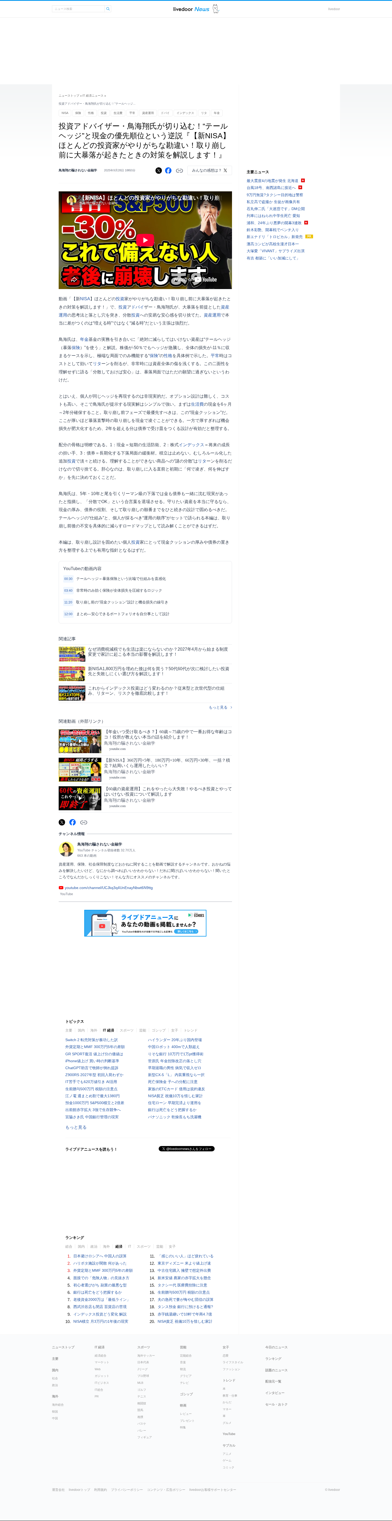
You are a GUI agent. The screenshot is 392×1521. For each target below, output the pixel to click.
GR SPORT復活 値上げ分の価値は (94, 1054)
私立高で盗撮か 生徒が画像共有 (273, 202)
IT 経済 (108, 1030)
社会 (55, 1378)
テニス (141, 1396)
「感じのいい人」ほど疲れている (186, 1256)
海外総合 (58, 1404)
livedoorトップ (79, 1490)
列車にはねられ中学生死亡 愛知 (273, 216)
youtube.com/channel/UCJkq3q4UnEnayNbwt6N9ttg (109, 888)
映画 (183, 1405)
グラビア (186, 1375)
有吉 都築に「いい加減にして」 (273, 258)
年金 (217, 112)
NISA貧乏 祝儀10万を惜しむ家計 (175, 1096)
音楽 (183, 1362)
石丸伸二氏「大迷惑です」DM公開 (276, 209)
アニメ (227, 1453)
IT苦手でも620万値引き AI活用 (91, 1082)
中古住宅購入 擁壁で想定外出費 (184, 1270)
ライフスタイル (233, 1362)
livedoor (334, 9)
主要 (68, 1030)
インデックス (185, 112)
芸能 (142, 1030)
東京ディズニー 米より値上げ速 (184, 1263)
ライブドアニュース (191, 8)
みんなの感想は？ (207, 170)
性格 (91, 112)
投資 (104, 112)
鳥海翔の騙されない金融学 (78, 170)
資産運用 (148, 112)
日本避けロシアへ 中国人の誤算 (100, 1256)
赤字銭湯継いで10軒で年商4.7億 (185, 1314)
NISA (65, 112)
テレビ (184, 1382)
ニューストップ (69, 95)
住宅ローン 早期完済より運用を (174, 1103)
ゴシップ (159, 1030)
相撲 (140, 1417)
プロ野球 (143, 1375)
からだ (227, 1402)
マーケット (102, 1362)
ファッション (231, 1369)
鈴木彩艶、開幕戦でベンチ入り (273, 230)
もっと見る (218, 707)
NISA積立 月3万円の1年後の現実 (100, 1321)
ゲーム (227, 1460)
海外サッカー (146, 1355)
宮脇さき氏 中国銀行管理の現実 (92, 1117)
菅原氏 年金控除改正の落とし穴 (174, 1061)
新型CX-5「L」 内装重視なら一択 (176, 1075)
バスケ (141, 1423)
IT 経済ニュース (92, 95)
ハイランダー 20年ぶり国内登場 (175, 1040)
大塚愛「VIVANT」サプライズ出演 (276, 251)
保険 (78, 112)
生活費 (118, 112)
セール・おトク (276, 1404)
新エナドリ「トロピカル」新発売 (275, 237)
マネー (227, 1409)
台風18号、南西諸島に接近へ (271, 187)
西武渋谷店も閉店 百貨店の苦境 (100, 1307)
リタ (204, 112)
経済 (118, 1247)
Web (98, 1369)
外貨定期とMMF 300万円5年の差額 (95, 1047)
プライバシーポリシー (127, 1490)
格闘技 (141, 1403)
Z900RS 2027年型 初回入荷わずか (94, 1075)
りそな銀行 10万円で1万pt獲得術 (175, 1054)
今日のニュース (276, 1347)
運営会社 (58, 1490)
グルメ (227, 1422)
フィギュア (144, 1437)
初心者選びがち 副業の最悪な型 (100, 1285)
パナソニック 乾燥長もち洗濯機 (174, 1117)
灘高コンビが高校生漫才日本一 (273, 244)
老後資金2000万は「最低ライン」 (101, 1299)
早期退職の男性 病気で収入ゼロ (174, 1068)
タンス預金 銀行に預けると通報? (185, 1307)
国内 (81, 1030)
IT (129, 1247)
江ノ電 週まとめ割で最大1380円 (92, 1096)
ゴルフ (141, 1389)
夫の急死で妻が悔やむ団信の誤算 (186, 1299)
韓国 (55, 1411)
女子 (174, 1030)
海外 (93, 1030)
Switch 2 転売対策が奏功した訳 (91, 1040)
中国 (55, 1418)
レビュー (186, 1413)
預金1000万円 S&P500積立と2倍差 (94, 1103)
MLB (140, 1382)
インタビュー (275, 1393)
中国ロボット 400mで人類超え (174, 1047)
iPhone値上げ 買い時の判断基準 (92, 1061)
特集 (183, 1427)
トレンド (191, 1030)
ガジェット (102, 1375)
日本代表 (143, 1362)
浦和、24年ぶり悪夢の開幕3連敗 (274, 223)
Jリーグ (142, 1369)
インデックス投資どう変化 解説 (100, 1314)
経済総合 (100, 1355)
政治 (93, 1247)
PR (97, 1396)
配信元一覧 (273, 1381)
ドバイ (165, 112)
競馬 (140, 1410)
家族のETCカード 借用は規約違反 (176, 1089)
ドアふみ (216, 9)
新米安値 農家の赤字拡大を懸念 (184, 1278)
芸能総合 (186, 1355)
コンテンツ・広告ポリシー (166, 1490)
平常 (132, 112)
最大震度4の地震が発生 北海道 (272, 181)
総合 (68, 1247)
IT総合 (99, 1389)
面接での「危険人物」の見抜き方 (101, 1278)
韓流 (183, 1369)
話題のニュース (276, 1370)
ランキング (273, 1359)
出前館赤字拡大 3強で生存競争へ (93, 1110)
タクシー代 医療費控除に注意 (182, 1285)
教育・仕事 (230, 1395)
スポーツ (127, 1030)
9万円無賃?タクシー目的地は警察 (275, 195)
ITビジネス (102, 1382)
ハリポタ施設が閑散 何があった (100, 1263)
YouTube (229, 1434)
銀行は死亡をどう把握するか (172, 1110)
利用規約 (100, 1490)
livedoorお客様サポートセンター (212, 1490)
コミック (228, 1467)
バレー (141, 1430)
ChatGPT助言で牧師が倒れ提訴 (91, 1068)
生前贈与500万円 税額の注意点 (91, 1089)
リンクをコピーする (179, 171)
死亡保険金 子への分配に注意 (173, 1082)
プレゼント (187, 1420)
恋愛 (226, 1355)
